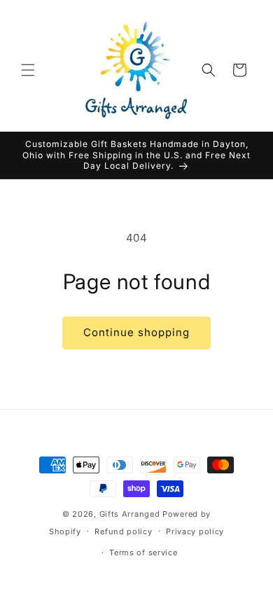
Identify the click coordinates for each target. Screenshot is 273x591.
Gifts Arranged (129, 514)
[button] (28, 70)
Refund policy (123, 531)
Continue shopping (136, 332)
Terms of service (143, 552)
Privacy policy (195, 531)
